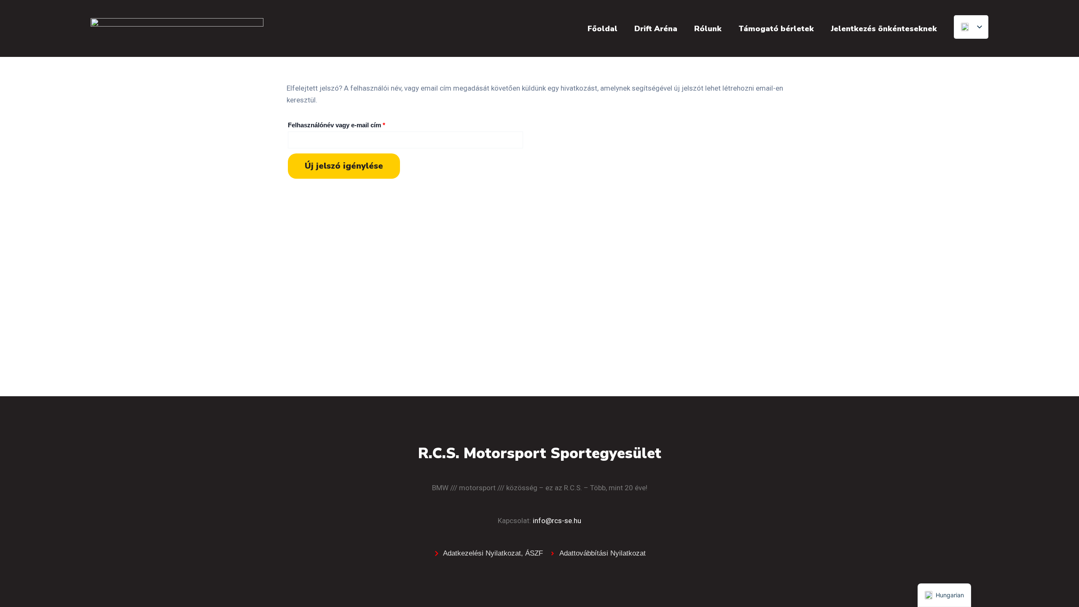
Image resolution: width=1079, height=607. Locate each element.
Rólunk (708, 29)
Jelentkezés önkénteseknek (884, 29)
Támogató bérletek (776, 29)
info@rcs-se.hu (557, 520)
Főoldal (602, 29)
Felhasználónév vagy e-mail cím (349, 124)
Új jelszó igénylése (344, 166)
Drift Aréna (655, 29)
